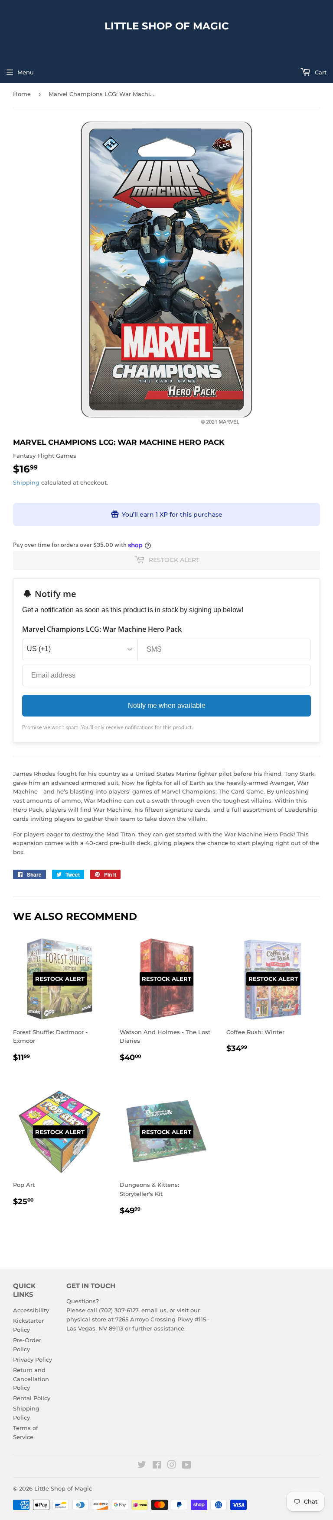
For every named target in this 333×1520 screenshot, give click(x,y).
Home (22, 93)
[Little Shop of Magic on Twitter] (141, 1465)
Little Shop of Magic (166, 26)
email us (153, 1310)
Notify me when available (167, 705)
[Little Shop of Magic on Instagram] (171, 1465)
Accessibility (31, 1310)
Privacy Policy (32, 1359)
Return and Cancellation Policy (31, 1378)
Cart (319, 72)
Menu (25, 72)
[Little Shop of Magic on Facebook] (156, 1465)
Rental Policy (31, 1398)
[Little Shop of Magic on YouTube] (186, 1465)
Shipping (26, 482)
